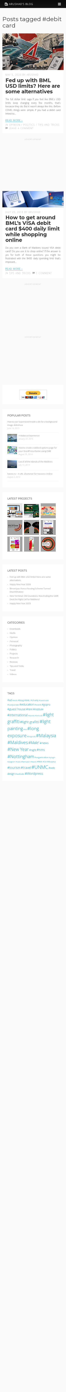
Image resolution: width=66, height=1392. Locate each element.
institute (38, 709)
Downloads (15, 628)
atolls (15, 700)
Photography (16, 645)
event (38, 704)
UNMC (41, 767)
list (26, 729)
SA (45, 761)
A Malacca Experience (29, 435)
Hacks (12, 633)
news (45, 743)
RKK (40, 761)
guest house (17, 709)
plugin (52, 757)
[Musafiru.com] (14, 516)
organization (42, 757)
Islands (32, 715)
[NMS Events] (48, 533)
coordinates (44, 700)
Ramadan (26, 762)
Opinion (14, 124)
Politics (29, 124)
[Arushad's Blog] (19, 4)
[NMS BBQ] (14, 549)
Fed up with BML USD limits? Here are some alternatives (32, 86)
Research (14, 657)
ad (10, 700)
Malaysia (47, 735)
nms (42, 750)
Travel (13, 670)
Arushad (33, 74)
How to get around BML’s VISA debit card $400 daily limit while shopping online (32, 228)
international (18, 715)
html (30, 709)
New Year (19, 749)
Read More (13, 120)
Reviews (13, 661)
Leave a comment (21, 128)
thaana (52, 761)
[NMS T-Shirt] (31, 533)
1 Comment (43, 273)
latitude (39, 715)
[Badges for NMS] (48, 549)
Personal (14, 641)
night (33, 750)
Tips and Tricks (49, 124)
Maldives (19, 742)
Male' (35, 742)
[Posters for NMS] (31, 549)
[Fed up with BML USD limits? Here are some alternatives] (33, 68)
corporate (14, 704)
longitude (32, 736)
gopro (46, 704)
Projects (14, 653)
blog (21, 700)
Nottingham (22, 756)
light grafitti (30, 722)
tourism (14, 767)
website (20, 773)
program (11, 762)
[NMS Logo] (14, 533)
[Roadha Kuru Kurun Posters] (48, 516)
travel (27, 767)
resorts (34, 762)
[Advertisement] (33, 163)
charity (35, 700)
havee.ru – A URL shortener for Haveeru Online (30, 473)
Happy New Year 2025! (20, 603)
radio (19, 762)
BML (28, 700)
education (27, 704)
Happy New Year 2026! (20, 584)
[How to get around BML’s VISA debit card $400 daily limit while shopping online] (33, 205)
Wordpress (35, 773)
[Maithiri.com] (31, 516)
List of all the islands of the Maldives (35, 461)
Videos (13, 674)
